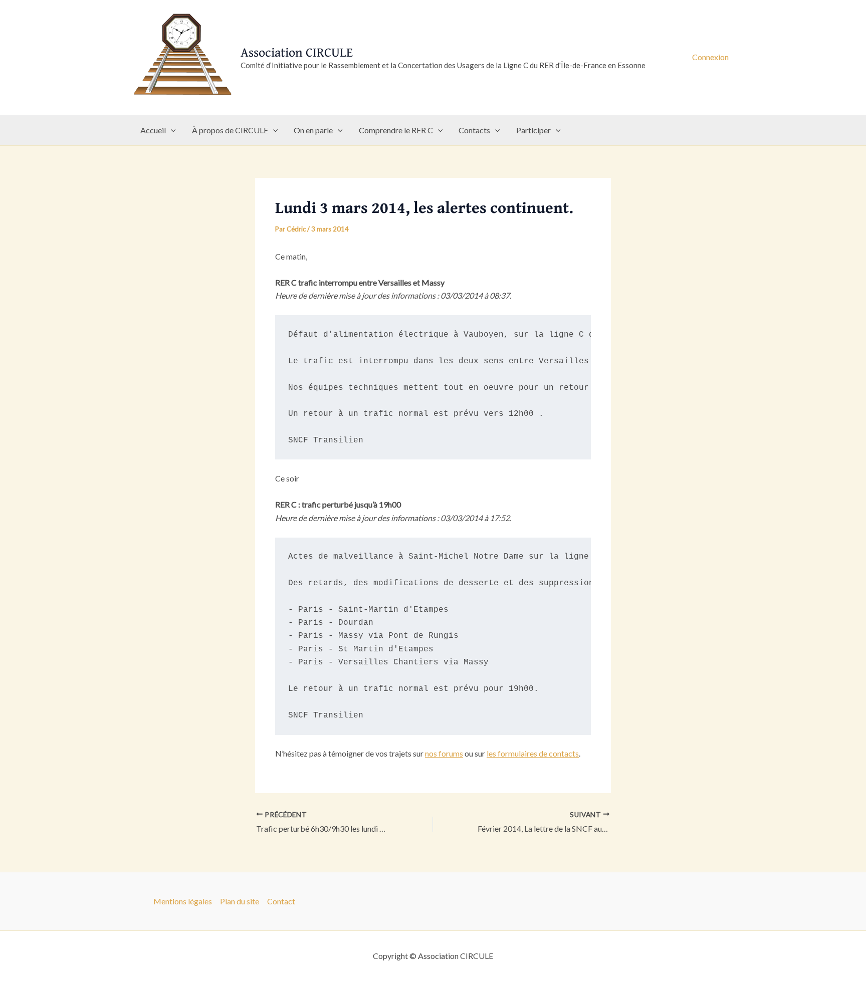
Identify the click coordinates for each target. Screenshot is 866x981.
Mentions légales (182, 901)
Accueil (153, 130)
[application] (171, 130)
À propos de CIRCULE (230, 130)
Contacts (474, 130)
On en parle (313, 130)
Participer (533, 130)
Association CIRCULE (297, 52)
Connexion (710, 57)
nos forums (444, 753)
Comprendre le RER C (396, 130)
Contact (281, 901)
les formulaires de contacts (533, 753)
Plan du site (239, 901)
